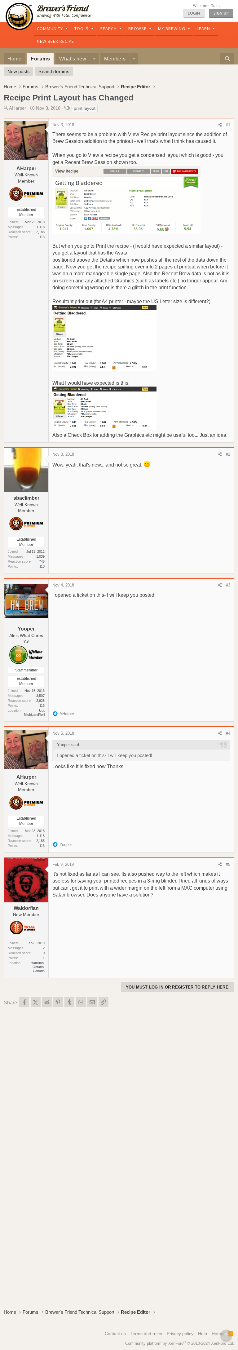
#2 (228, 454)
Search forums (53, 71)
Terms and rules (146, 1333)
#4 (228, 733)
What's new (72, 58)
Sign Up (221, 13)
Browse (137, 28)
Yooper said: (68, 744)
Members (115, 58)
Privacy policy (180, 1333)
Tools (81, 28)
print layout (84, 108)
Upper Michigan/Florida (36, 712)
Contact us (115, 1333)
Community (50, 28)
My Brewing (171, 28)
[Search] (227, 58)
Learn (203, 28)
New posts (18, 71)
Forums (40, 58)
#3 (228, 585)
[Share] (220, 125)
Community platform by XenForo (179, 1343)
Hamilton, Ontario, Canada (38, 967)
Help (202, 1333)
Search (108, 28)
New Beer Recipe (55, 41)
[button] (94, 58)
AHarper (17, 108)
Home (14, 58)
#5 (228, 864)
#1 (228, 124)
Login (194, 13)
